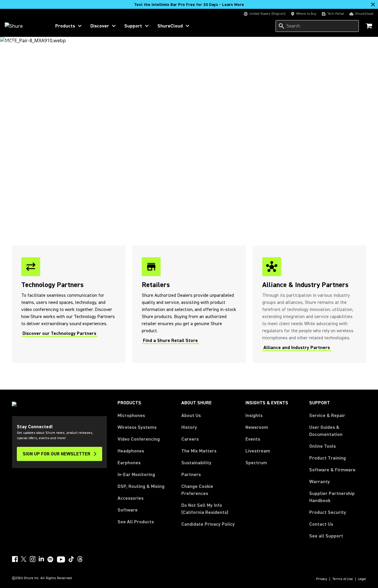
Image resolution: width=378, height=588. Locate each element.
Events (252, 439)
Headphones (131, 451)
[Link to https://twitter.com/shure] (24, 559)
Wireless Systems (137, 427)
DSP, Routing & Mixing (141, 486)
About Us (191, 415)
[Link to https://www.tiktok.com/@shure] (71, 559)
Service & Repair (327, 415)
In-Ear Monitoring (136, 475)
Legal (362, 579)
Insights (254, 415)
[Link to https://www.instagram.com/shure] (32, 559)
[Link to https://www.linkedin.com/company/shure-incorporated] (41, 559)
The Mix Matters (198, 451)
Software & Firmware (332, 470)
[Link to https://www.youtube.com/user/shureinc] (61, 560)
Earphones (129, 463)
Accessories (131, 498)
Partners (191, 475)
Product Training (327, 458)
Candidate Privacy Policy (208, 524)
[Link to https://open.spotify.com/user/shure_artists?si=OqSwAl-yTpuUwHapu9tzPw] (50, 559)
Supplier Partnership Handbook (337, 497)
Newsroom (256, 427)
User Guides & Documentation (326, 430)
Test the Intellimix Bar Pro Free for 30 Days (189, 4)
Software (128, 510)
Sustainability (196, 463)
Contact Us (321, 524)
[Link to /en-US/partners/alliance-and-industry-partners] (309, 304)
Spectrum (256, 463)
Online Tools (322, 446)
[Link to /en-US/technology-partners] (68, 304)
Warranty (319, 482)
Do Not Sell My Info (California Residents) (204, 508)
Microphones (131, 415)
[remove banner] (373, 4)
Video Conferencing (139, 439)
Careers (190, 439)
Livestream (257, 451)
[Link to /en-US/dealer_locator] (189, 304)
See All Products (136, 522)
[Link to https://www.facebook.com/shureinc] (15, 559)
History (189, 427)
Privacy (321, 579)
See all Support (326, 536)
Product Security (327, 512)
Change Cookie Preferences (197, 489)
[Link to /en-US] (24, 26)
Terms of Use (342, 579)
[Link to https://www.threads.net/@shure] (80, 559)
